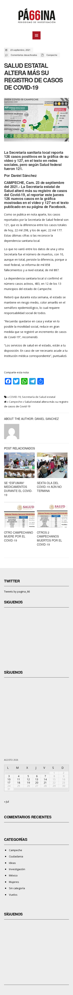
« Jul (6, 801)
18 (18, 782)
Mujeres (14, 882)
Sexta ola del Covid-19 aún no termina (49, 487)
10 (9, 779)
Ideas (12, 863)
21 (45, 782)
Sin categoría (17, 888)
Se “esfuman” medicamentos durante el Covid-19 (18, 489)
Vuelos (13, 894)
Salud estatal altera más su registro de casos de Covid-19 (33, 76)
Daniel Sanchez (47, 419)
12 (28, 779)
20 (36, 782)
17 (9, 782)
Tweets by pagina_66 (17, 591)
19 (28, 782)
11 (18, 779)
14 (45, 779)
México (13, 875)
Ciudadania (16, 856)
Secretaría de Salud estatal (38, 397)
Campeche (51, 54)
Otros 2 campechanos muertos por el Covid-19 (49, 538)
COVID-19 (15, 397)
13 (36, 779)
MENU (36, 35)
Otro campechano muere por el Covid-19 (18, 536)
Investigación (17, 869)
